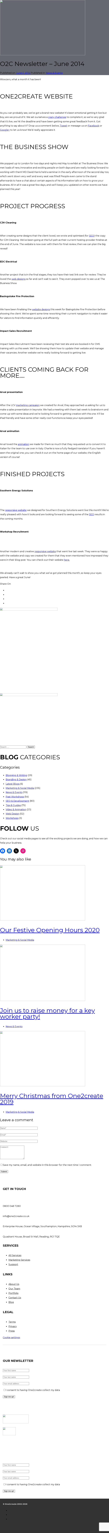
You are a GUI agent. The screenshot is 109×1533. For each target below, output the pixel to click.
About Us (14, 1284)
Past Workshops (15, 796)
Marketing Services (19, 1260)
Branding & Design (16, 779)
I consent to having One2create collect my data (33, 1390)
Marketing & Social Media (20, 788)
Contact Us (15, 1297)
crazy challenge (57, 117)
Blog (11, 1302)
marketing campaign (28, 405)
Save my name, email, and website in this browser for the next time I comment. (47, 1165)
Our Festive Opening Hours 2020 (50, 930)
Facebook (93, 125)
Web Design (12, 813)
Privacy (13, 1326)
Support (13, 1264)
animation (23, 444)
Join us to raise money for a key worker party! (47, 1013)
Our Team (14, 1288)
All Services (15, 1255)
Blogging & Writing (16, 775)
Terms (12, 1322)
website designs (41, 309)
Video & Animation (16, 809)
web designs (18, 279)
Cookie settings (11, 1337)
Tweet (63, 125)
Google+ (5, 130)
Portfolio (13, 1293)
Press (12, 1331)
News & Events (54, 73)
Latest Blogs (13, 784)
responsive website (16, 510)
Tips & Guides (13, 805)
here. (67, 560)
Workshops (12, 818)
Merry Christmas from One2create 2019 (51, 1099)
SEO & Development (17, 801)
